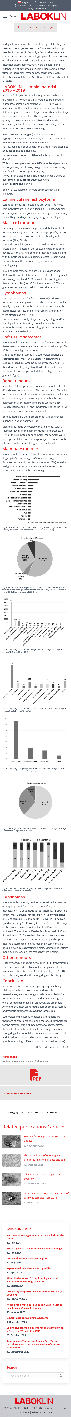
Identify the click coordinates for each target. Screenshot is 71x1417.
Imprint (48, 1408)
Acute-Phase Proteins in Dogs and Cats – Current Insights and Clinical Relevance (34, 1306)
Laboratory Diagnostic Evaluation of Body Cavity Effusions (34, 1293)
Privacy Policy (39, 1412)
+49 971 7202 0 (45, 2)
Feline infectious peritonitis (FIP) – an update (45, 1138)
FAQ (51, 1412)
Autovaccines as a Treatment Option (27, 1258)
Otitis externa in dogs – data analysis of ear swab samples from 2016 (46, 1195)
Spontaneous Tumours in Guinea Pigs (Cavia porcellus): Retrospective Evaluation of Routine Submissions (33, 1344)
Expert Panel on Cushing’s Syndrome (27, 1317)
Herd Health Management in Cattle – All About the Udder (35, 1237)
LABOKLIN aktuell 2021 (32, 1112)
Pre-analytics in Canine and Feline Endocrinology (34, 1248)
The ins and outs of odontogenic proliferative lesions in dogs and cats (44, 1157)
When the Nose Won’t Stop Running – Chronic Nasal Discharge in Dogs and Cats (33, 1280)
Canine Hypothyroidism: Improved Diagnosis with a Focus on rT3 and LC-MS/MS (35, 1329)
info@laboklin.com (37, 8)
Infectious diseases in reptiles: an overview (42, 1176)
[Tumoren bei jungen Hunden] (35, 1074)
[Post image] (11, 1141)
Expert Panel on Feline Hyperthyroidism (29, 1268)
